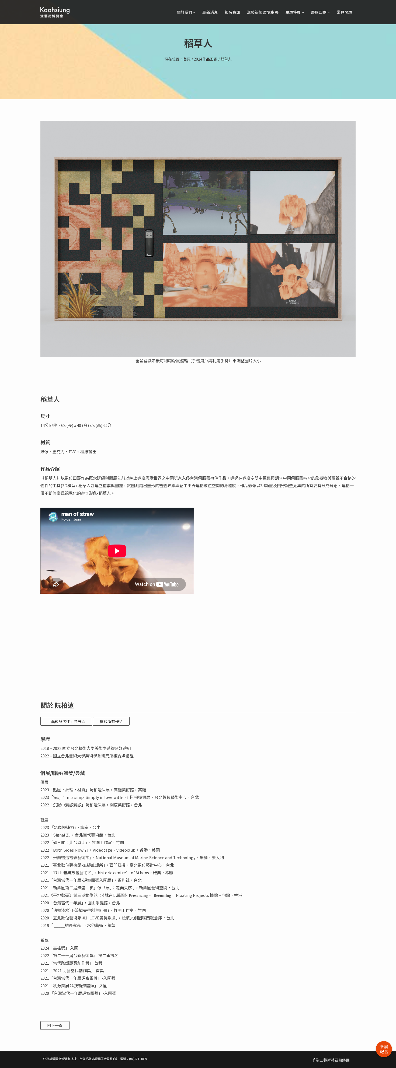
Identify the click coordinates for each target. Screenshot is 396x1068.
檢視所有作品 (111, 721)
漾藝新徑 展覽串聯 (263, 12)
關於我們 (185, 12)
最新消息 (210, 12)
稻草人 (226, 59)
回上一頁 (54, 1025)
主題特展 (294, 12)
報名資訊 (232, 12)
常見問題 (344, 12)
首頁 (187, 59)
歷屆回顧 (319, 12)
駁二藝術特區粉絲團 (332, 1060)
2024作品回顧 (205, 59)
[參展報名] (384, 1049)
